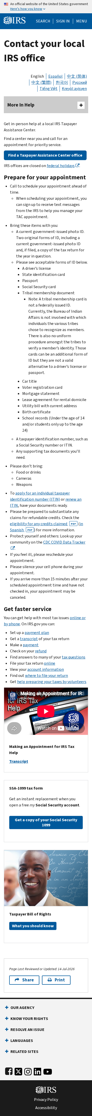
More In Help (20, 105)
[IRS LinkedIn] (37, 1070)
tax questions (73, 657)
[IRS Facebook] (9, 1070)
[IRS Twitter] (18, 1070)
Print (60, 980)
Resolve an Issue (27, 1029)
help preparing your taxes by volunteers (51, 681)
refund (41, 651)
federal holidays (61, 165)
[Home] (15, 19)
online (49, 663)
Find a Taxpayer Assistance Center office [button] (45, 155)
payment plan (37, 632)
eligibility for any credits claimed (43, 523)
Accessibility (46, 1107)
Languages (21, 1040)
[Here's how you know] (46, 6)
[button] (63, 21)
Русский (79, 82)
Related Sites (24, 1051)
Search (43, 21)
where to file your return (46, 675)
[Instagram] (28, 1070)
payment (31, 645)
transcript (29, 638)
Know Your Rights (29, 1018)
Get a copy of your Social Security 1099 (46, 822)
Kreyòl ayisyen (74, 88)
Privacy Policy (46, 1099)
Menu (81, 21)
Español (55, 76)
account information (45, 669)
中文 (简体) (77, 76)
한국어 (62, 82)
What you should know (33, 926)
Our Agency (22, 1007)
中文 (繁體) (41, 82)
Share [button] (28, 980)
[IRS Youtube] (47, 1070)
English (37, 76)
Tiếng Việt (48, 88)
